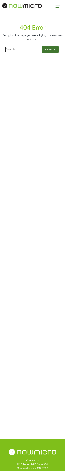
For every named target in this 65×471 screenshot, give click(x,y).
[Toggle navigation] (57, 6)
